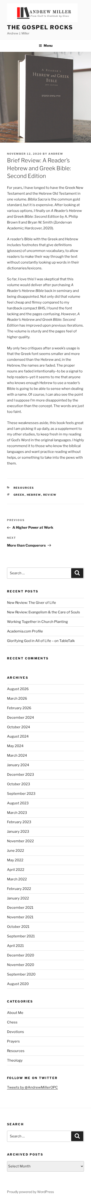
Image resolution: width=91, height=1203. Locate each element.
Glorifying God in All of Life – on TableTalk (41, 641)
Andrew (55, 153)
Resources (24, 487)
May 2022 (15, 860)
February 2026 (19, 708)
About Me (15, 1013)
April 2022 (15, 870)
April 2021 (15, 946)
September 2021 (21, 936)
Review (50, 494)
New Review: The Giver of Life (31, 603)
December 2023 (20, 774)
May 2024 (15, 746)
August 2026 (18, 689)
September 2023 (21, 794)
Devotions (15, 1032)
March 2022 (17, 879)
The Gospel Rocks (40, 27)
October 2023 (18, 784)
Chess (12, 1022)
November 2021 (20, 917)
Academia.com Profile (25, 631)
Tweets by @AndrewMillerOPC (32, 1087)
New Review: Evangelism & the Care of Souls (43, 612)
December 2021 (20, 908)
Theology (15, 1060)
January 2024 (18, 765)
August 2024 (18, 736)
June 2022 (15, 851)
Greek (19, 494)
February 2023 (19, 822)
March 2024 (17, 755)
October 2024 (18, 727)
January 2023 (18, 831)
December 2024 (20, 717)
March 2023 (17, 813)
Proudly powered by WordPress (30, 1192)
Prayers (13, 1041)
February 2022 (19, 889)
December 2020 (20, 955)
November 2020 (20, 965)
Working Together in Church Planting (37, 622)
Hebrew (34, 494)
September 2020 (21, 974)
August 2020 (18, 984)
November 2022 (20, 841)
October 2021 (18, 927)
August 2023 (18, 803)
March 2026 (17, 698)
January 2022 (18, 898)
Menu (48, 45)
